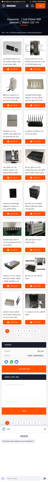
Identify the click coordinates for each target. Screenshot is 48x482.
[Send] (45, 478)
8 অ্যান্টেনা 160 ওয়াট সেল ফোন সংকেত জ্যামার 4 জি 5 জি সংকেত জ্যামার (12, 242)
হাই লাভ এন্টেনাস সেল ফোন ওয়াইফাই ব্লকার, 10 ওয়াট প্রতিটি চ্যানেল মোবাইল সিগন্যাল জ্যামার (35, 170)
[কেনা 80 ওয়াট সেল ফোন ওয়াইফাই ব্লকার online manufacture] (35, 265)
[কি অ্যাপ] (11, 362)
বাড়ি (3, 32)
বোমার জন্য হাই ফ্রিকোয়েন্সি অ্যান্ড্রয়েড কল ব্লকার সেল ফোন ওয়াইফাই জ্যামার (11, 206)
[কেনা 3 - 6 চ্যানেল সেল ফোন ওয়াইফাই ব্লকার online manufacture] (35, 301)
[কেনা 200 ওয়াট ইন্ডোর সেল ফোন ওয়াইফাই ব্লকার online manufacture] (35, 229)
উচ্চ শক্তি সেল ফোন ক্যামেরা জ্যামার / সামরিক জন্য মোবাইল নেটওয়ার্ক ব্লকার (33, 206)
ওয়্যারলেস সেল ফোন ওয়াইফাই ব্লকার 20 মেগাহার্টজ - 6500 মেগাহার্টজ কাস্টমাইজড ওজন (12, 278)
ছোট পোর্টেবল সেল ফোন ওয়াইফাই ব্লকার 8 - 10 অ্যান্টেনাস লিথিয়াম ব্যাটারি (10, 170)
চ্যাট (40, 6)
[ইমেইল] (16, 361)
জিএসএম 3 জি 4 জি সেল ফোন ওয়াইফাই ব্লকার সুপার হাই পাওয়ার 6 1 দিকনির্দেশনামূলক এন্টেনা (35, 61)
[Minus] (45, 429)
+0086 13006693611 (38, 1)
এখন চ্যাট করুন (24, 369)
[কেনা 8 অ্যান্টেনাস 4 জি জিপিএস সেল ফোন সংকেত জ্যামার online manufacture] (35, 120)
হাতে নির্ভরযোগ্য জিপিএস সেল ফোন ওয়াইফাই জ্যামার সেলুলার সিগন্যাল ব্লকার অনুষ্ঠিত (12, 61)
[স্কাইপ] (6, 361)
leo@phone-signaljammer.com (14, 1)
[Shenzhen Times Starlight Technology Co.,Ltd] (11, 6)
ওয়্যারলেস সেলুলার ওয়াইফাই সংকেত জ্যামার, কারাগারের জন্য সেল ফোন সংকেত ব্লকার (12, 314)
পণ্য (7, 32)
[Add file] (2, 478)
